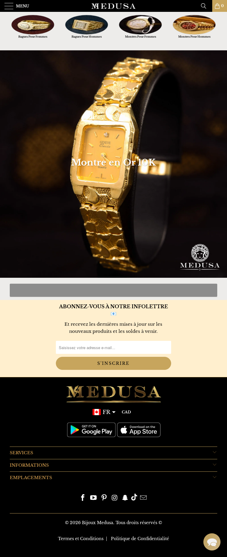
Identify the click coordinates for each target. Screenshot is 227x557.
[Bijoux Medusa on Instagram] (114, 498)
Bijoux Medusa (97, 522)
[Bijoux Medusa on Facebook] (83, 498)
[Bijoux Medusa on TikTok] (134, 498)
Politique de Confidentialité (140, 538)
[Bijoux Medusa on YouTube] (93, 498)
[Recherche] (205, 6)
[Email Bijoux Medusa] (143, 498)
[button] (211, 541)
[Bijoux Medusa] (113, 6)
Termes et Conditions (80, 538)
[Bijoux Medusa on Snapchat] (125, 498)
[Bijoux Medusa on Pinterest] (104, 498)
